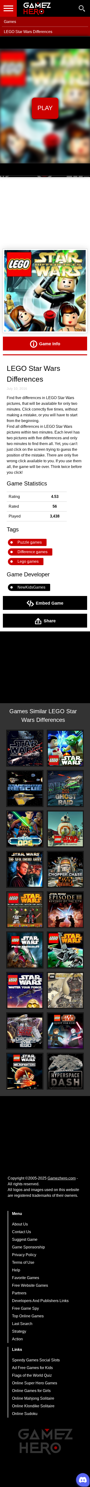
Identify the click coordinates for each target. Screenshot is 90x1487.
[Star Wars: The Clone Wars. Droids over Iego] (24, 1031)
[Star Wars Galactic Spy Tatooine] (65, 990)
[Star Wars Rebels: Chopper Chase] (65, 869)
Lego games (28, 561)
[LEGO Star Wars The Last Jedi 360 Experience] (65, 829)
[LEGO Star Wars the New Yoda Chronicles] (65, 748)
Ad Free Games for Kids (32, 1368)
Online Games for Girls (31, 1391)
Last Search (22, 1324)
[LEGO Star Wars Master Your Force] (24, 990)
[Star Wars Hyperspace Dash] (65, 1071)
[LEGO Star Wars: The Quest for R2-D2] (65, 1031)
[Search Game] (82, 9)
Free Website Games (30, 1285)
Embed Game (49, 603)
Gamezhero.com (62, 1178)
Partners (19, 1293)
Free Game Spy (25, 1308)
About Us (20, 1224)
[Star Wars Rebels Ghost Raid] (65, 788)
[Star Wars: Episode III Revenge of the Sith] (65, 909)
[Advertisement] (45, 212)
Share (50, 620)
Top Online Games (28, 1316)
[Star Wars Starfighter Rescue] (24, 788)
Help (16, 1270)
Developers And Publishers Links (40, 1301)
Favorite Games (25, 1278)
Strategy (19, 1331)
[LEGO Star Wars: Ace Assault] (24, 950)
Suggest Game (24, 1239)
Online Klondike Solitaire (33, 1406)
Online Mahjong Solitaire (33, 1398)
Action (17, 1339)
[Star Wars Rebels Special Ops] (24, 829)
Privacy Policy (24, 1255)
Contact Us (21, 1232)
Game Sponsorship (28, 1247)
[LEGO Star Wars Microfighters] (24, 1071)
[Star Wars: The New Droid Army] (24, 869)
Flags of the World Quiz (32, 1375)
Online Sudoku (24, 1414)
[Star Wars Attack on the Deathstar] (24, 748)
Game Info (49, 343)
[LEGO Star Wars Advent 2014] (24, 909)
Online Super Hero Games (34, 1383)
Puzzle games (30, 542)
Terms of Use (23, 1262)
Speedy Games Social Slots (36, 1360)
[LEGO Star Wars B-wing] (65, 950)
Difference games (33, 552)
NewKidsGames (31, 587)
